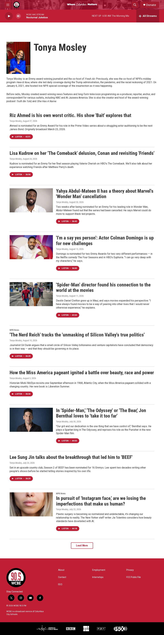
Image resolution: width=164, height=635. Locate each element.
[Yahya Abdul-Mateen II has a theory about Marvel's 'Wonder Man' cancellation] (31, 200)
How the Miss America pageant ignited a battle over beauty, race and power (82, 372)
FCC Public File (133, 577)
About (61, 570)
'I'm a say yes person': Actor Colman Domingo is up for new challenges (105, 240)
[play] (8, 16)
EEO (60, 584)
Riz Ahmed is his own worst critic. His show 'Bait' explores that (70, 115)
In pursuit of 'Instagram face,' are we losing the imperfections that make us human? (101, 501)
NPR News (14, 330)
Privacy (130, 570)
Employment (98, 570)
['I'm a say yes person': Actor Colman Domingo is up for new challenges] (31, 247)
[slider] (23, 16)
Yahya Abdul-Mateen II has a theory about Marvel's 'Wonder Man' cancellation (104, 193)
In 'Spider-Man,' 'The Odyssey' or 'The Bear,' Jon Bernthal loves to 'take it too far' (101, 413)
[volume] (18, 16)
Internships (97, 577)
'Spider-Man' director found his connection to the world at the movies (103, 287)
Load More (82, 545)
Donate (151, 5)
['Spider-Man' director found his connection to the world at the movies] (31, 294)
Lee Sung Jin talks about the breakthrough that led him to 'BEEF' (71, 457)
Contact (62, 577)
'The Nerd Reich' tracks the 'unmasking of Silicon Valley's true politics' (77, 335)
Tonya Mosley (16, 121)
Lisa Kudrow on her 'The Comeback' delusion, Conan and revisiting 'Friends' (82, 153)
